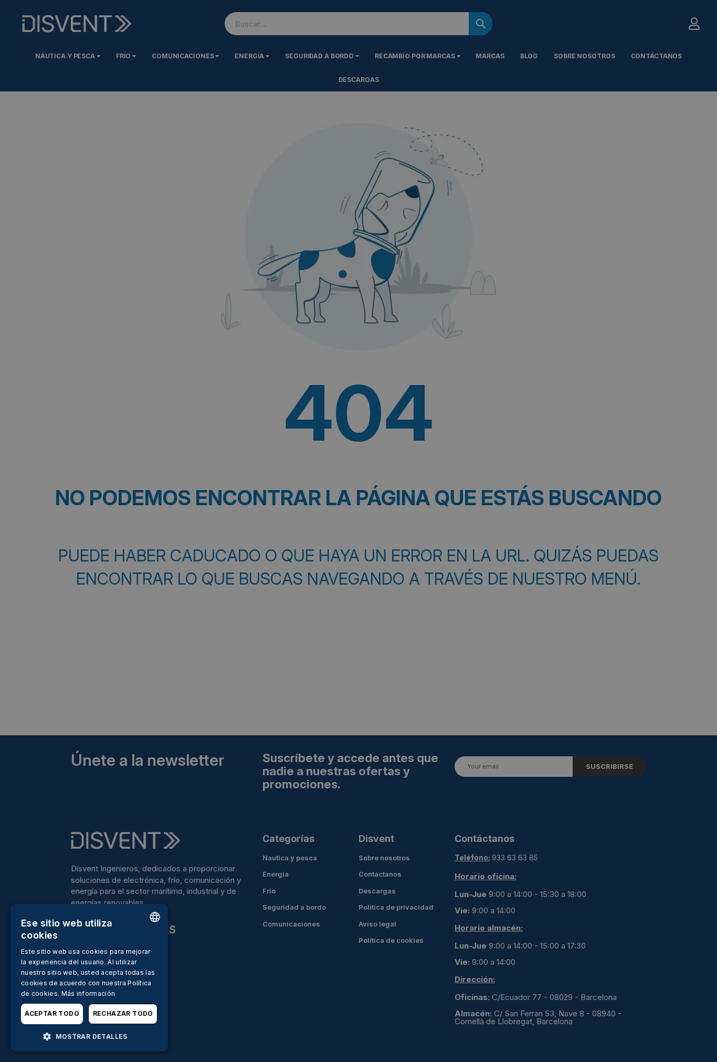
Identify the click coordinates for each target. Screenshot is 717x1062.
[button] (89, 1036)
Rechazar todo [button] (123, 1013)
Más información (88, 993)
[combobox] (155, 917)
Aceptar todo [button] (52, 1013)
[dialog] (89, 977)
